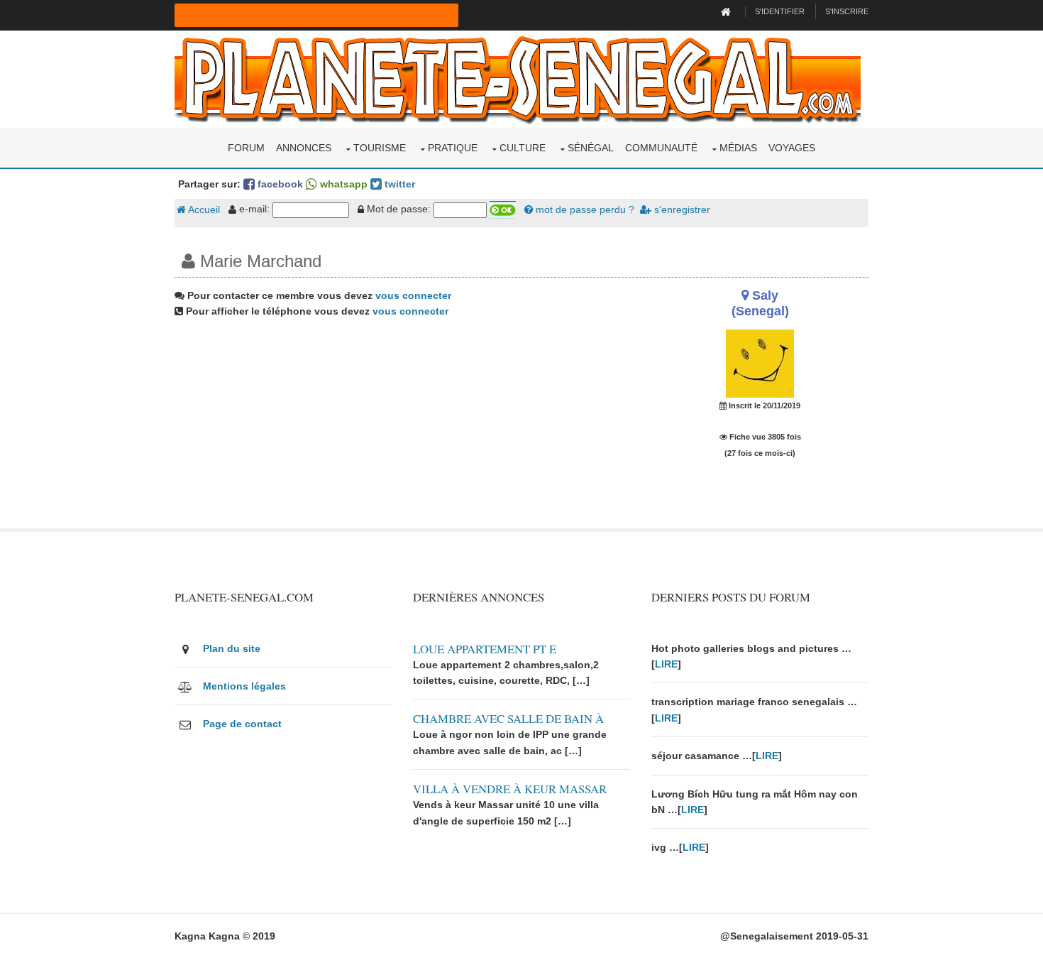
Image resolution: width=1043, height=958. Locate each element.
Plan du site (231, 648)
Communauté (661, 147)
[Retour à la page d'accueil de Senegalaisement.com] (727, 11)
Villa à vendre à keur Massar (510, 788)
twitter (398, 184)
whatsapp (342, 184)
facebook (279, 184)
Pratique (453, 147)
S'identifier (780, 11)
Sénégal (591, 147)
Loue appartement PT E (484, 649)
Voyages (791, 147)
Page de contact (242, 723)
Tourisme (379, 147)
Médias (738, 147)
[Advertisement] (402, 429)
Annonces (303, 147)
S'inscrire (846, 11)
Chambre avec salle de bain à (508, 718)
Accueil (203, 209)
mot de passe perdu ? (583, 209)
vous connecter (413, 295)
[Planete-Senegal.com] (518, 78)
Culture (523, 147)
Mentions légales (244, 686)
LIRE (666, 664)
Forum (246, 147)
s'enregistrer (680, 209)
